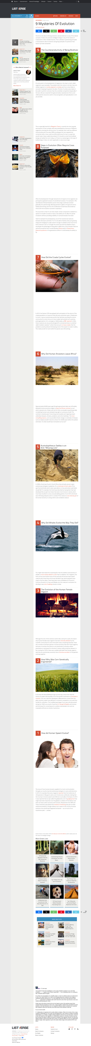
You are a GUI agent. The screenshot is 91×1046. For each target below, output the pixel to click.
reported (61, 793)
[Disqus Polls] (57, 967)
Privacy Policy (15, 1035)
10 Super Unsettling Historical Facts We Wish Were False (25, 43)
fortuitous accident (64, 652)
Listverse (14, 1031)
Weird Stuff (22, 49)
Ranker (52, 1033)
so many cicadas (66, 325)
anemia (60, 228)
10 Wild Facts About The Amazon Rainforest (50, 943)
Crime (20, 107)
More (60, 1)
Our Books (37, 1033)
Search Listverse (39, 1031)
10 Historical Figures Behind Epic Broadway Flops (24, 148)
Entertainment (23, 1)
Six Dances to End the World (59, 833)
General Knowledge (34, 1)
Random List (63, 16)
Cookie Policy (21, 1035)
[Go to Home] (18, 13)
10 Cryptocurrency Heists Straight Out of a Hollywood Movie (25, 110)
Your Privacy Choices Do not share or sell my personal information (19, 1039)
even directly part (72, 496)
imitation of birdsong (60, 804)
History (21, 39)
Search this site (78, 1)
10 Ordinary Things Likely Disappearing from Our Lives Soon (70, 935)
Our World (21, 98)
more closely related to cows (49, 574)
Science (49, 1)
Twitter (69, 1029)
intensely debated (65, 640)
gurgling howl (70, 799)
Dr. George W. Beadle (63, 704)
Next (77, 16)
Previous (71, 16)
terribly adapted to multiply (53, 87)
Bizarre (16, 1)
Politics (21, 57)
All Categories (16, 16)
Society (55, 1)
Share (56, 16)
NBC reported (68, 321)
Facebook (72, 1029)
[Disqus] (57, 1004)
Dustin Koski (40, 27)
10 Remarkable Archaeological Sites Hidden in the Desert (24, 101)
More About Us (17, 85)
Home (36, 1029)
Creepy (20, 154)
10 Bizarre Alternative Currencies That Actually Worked (25, 167)
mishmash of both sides (64, 486)
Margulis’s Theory (56, 126)
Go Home (12, 1)
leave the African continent (63, 408)
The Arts (21, 145)
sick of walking (48, 584)
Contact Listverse (55, 1031)
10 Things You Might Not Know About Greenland (50, 935)
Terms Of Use (24, 1034)
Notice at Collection (16, 1042)
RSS (78, 1029)
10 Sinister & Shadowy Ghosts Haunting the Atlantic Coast (25, 157)
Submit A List (54, 1029)
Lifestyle (43, 1)
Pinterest (75, 1029)
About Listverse (39, 1035)
